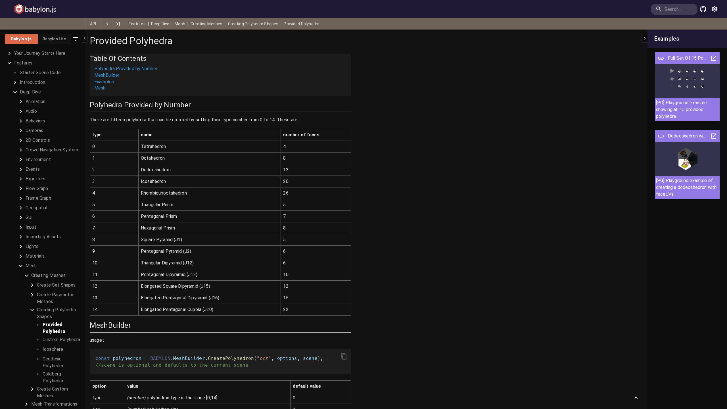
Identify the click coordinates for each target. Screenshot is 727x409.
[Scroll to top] (636, 397)
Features (137, 24)
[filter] (76, 39)
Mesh (180, 24)
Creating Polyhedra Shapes (253, 24)
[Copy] (344, 356)
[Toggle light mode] (714, 9)
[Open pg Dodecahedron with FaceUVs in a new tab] (713, 136)
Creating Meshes (206, 24)
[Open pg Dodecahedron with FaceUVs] (661, 136)
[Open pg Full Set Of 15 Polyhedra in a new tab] (713, 58)
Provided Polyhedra (301, 24)
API (93, 24)
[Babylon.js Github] (703, 9)
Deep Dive (160, 24)
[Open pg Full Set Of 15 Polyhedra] (661, 58)
